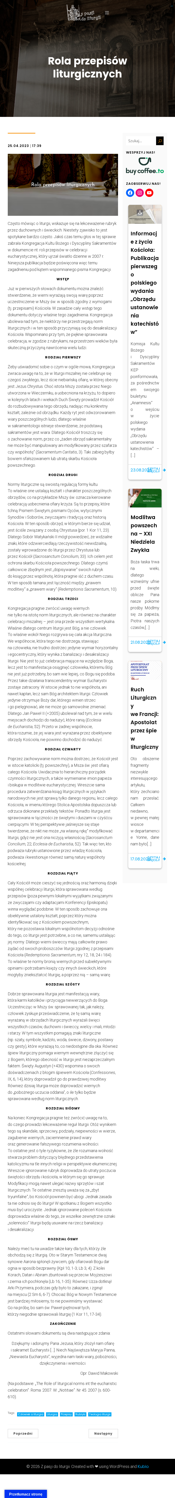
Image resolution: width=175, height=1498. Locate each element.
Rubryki (80, 1414)
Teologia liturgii (100, 1414)
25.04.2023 (18, 146)
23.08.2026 (141, 470)
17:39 (36, 146)
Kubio (143, 1466)
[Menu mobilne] (107, 12)
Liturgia (52, 1414)
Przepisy (66, 1414)
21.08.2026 (141, 642)
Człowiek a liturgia (30, 1414)
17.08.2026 (141, 859)
